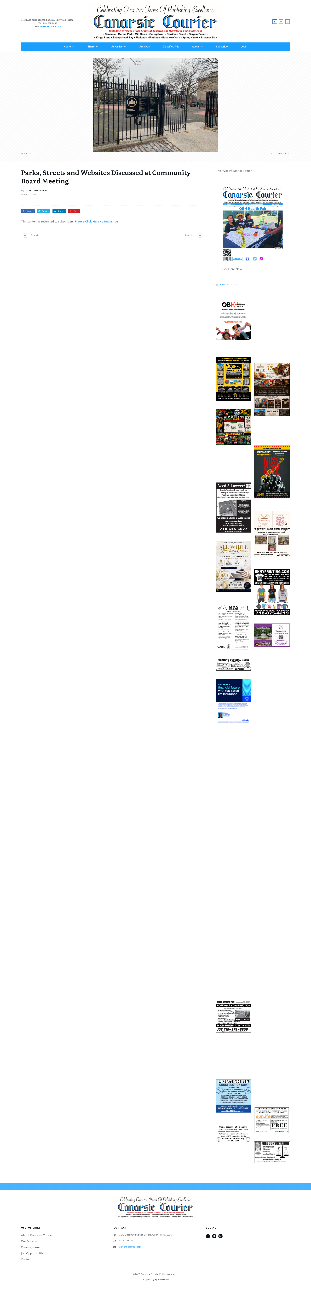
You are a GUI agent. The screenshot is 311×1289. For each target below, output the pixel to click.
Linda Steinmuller (36, 190)
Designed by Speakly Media (155, 1279)
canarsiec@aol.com (130, 1246)
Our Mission (29, 1241)
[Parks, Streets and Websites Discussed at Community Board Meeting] (155, 105)
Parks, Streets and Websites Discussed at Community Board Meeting (106, 176)
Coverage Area (31, 1247)
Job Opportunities (33, 1253)
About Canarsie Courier (37, 1235)
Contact (26, 1259)
